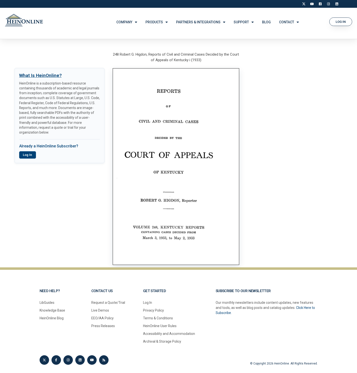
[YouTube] (312, 3)
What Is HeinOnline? (40, 75)
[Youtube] (92, 360)
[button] (340, 21)
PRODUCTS (154, 22)
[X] (303, 3)
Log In (27, 155)
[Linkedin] (80, 360)
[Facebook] (320, 3)
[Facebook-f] (56, 360)
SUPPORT (241, 22)
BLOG (266, 22)
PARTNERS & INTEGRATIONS (198, 22)
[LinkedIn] (336, 3)
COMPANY (124, 22)
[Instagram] (328, 3)
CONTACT (286, 22)
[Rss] (104, 360)
